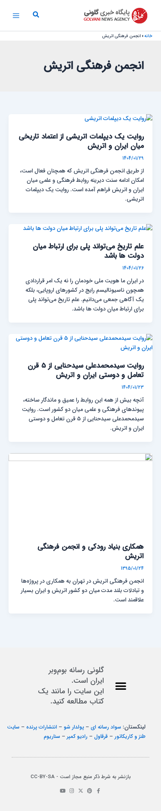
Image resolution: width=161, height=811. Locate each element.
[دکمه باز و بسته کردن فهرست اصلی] (16, 15)
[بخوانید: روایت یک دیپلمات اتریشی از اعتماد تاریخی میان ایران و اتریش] (118, 118)
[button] (35, 16)
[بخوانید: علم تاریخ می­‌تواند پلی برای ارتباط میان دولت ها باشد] (87, 228)
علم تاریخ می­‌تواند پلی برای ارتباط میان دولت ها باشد (88, 251)
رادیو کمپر (77, 736)
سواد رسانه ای (106, 727)
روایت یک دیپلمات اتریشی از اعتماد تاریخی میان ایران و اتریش (81, 141)
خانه (148, 36)
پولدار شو (74, 727)
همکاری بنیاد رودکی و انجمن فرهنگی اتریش (91, 551)
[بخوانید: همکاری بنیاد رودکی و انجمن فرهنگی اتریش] (80, 493)
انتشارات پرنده (41, 727)
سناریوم (52, 736)
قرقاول (101, 736)
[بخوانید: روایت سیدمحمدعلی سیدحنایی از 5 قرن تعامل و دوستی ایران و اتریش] (80, 343)
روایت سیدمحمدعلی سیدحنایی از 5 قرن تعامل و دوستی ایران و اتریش (86, 370)
